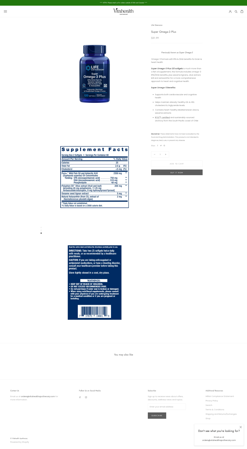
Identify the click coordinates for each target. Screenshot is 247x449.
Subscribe (157, 415)
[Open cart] (242, 11)
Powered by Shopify (19, 442)
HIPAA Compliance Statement (220, 396)
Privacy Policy (212, 400)
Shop (208, 418)
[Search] (236, 11)
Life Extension (156, 25)
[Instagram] (86, 397)
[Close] (241, 427)
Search (209, 405)
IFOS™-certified (162, 117)
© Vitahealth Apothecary (19, 438)
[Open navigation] (5, 11)
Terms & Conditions (215, 409)
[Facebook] (157, 145)
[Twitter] (161, 145)
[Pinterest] (164, 145)
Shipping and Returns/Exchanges (221, 414)
